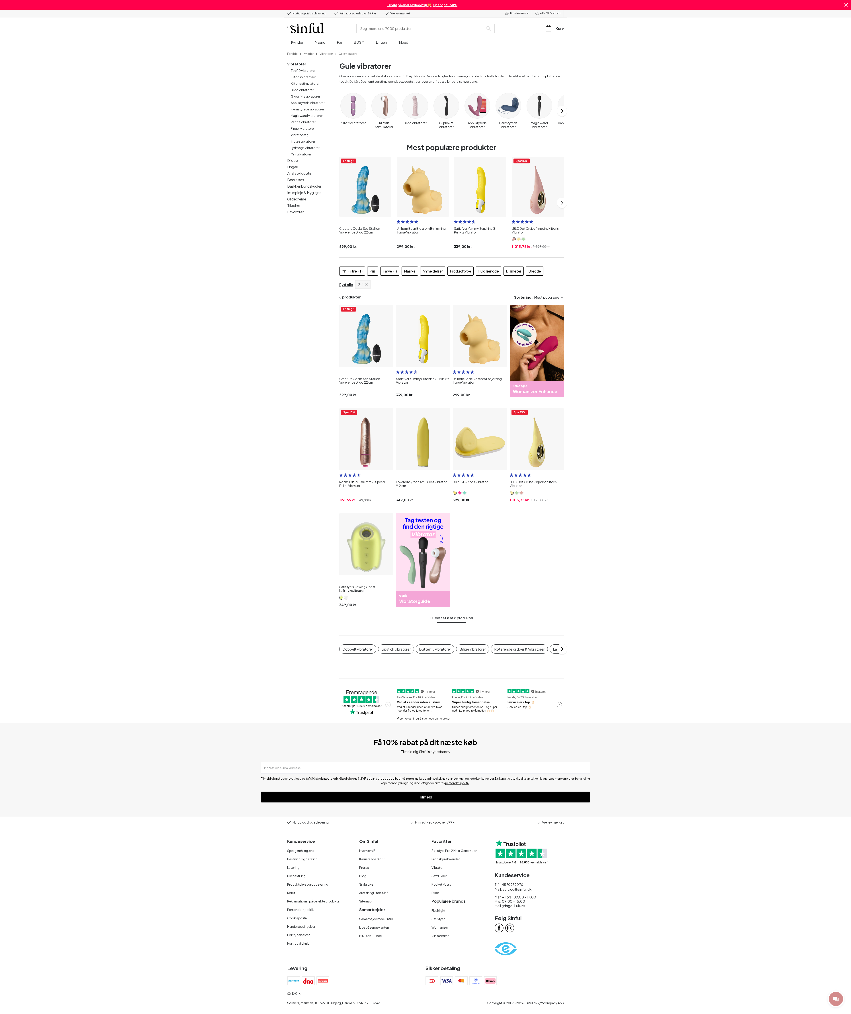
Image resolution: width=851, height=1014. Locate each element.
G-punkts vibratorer (305, 96)
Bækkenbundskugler (304, 186)
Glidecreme (296, 199)
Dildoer (293, 160)
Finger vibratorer (303, 128)
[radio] (398, 222)
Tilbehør (294, 205)
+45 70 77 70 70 (550, 13)
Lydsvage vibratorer (305, 148)
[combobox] (421, 28)
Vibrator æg (299, 135)
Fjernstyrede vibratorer (307, 109)
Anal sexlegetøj (299, 173)
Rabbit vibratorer (303, 122)
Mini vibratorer (301, 154)
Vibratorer (296, 64)
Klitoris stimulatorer (305, 83)
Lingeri (292, 167)
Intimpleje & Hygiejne (304, 192)
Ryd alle (346, 284)
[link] (292, 53)
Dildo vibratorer (302, 90)
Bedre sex (295, 179)
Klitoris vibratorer (303, 77)
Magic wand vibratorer (307, 116)
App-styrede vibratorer (308, 103)
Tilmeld (425, 797)
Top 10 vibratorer (303, 71)
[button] (846, 5)
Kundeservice (519, 13)
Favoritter (295, 212)
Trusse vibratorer (303, 141)
